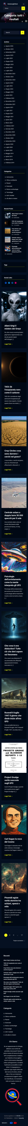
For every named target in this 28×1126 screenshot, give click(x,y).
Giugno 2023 (9, 89)
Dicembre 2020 (10, 132)
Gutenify (21, 1118)
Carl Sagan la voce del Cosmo (13, 840)
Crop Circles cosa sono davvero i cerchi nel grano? (16, 230)
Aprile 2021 (9, 119)
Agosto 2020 (9, 144)
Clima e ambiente (11, 180)
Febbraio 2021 (10, 126)
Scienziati (9, 186)
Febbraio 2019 (10, 162)
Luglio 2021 (9, 110)
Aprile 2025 (9, 67)
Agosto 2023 (9, 83)
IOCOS (18, 1116)
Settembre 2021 (10, 104)
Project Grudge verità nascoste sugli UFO (11, 780)
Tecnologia (9, 192)
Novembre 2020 (10, 135)
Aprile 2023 (9, 95)
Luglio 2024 (9, 70)
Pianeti (8, 183)
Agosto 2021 (9, 107)
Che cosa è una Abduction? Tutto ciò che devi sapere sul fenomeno (13, 650)
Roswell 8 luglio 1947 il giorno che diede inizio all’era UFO (12, 717)
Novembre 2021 (10, 101)
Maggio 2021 (9, 116)
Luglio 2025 (9, 58)
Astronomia (9, 177)
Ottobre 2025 (9, 49)
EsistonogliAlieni (13, 4)
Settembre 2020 (10, 141)
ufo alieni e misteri (11, 198)
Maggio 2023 (9, 92)
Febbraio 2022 (10, 98)
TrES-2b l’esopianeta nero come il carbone (17, 222)
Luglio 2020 (9, 147)
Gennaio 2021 (10, 129)
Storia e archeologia (12, 189)
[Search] (23, 8)
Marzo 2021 (9, 123)
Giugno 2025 (9, 61)
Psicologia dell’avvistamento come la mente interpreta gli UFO (16, 249)
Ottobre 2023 (9, 76)
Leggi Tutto (7, 344)
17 (22, 935)
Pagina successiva (19, 940)
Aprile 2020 (9, 150)
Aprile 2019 (9, 156)
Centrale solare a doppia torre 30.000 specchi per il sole (17, 239)
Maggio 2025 (9, 64)
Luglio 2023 (9, 86)
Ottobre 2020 (9, 138)
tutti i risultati (10, 195)
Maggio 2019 (9, 153)
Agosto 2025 (9, 55)
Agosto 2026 (9, 46)
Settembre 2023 (10, 80)
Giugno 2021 (9, 113)
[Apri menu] (23, 4)
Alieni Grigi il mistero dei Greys (17, 214)
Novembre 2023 (10, 73)
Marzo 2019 (9, 159)
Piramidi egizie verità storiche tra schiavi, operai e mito (12, 902)
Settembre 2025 (10, 52)
